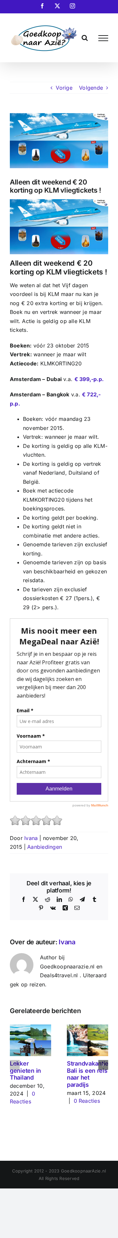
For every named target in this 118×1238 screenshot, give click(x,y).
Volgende (91, 87)
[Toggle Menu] (103, 38)
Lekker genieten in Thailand (25, 1070)
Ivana (31, 838)
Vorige (64, 87)
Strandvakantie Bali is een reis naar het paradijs (87, 1074)
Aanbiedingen (44, 847)
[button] (15, 1065)
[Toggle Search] (85, 38)
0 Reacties (87, 1101)
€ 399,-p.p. (89, 379)
